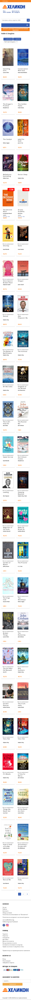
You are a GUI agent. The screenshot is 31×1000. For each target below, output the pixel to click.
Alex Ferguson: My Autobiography (23, 318)
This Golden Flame (22, 105)
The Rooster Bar (22, 423)
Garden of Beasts (6, 563)
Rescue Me (7, 880)
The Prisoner (22, 563)
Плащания (6, 937)
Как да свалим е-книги (10, 943)
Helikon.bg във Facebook (10, 922)
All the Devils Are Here (22, 810)
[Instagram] (7, 925)
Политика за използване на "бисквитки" (15, 914)
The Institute (22, 351)
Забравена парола (8, 963)
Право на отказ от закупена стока (13, 946)
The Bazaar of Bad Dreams (8, 352)
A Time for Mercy (21, 775)
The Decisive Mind (7, 210)
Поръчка (5, 936)
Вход (4, 959)
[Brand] (13, 5)
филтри (18, 39)
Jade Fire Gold (21, 140)
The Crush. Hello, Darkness (22, 705)
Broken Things (5, 634)
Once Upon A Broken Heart (8, 282)
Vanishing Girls (6, 70)
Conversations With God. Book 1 (23, 70)
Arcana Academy (21, 210)
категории (9, 39)
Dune (20, 246)
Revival (5, 316)
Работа (5, 909)
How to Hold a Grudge (7, 845)
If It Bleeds (7, 774)
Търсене (5, 934)
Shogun (20, 281)
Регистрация (6, 961)
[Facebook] (4, 925)
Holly (20, 880)
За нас (5, 907)
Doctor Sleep (22, 174)
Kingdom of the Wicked (22, 387)
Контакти (5, 911)
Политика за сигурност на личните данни (16, 917)
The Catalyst (7, 139)
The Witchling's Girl (22, 599)
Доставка (5, 939)
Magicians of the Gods (7, 528)
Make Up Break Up (21, 528)
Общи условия (7, 913)
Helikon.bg (4, 1)
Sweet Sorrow (8, 457)
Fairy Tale (6, 739)
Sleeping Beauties (21, 493)
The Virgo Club (6, 599)
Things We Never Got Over (7, 811)
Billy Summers (21, 669)
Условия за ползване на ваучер (12, 945)
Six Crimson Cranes (22, 458)
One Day (6, 246)
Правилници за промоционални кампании (16, 950)
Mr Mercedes (7, 387)
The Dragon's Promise (8, 105)
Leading (6, 492)
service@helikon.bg (8, 920)
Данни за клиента (8, 941)
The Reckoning (21, 634)
